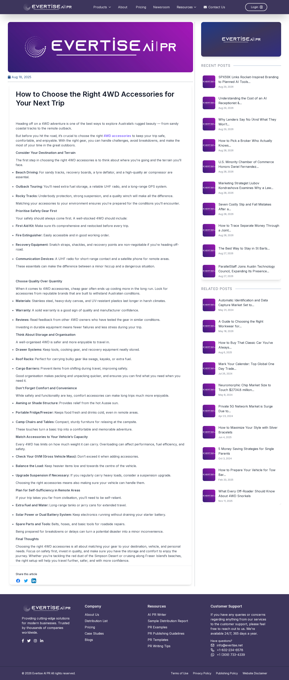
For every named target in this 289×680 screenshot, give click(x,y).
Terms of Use (179, 673)
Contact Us (216, 7)
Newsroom (161, 7)
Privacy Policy (202, 673)
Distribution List (96, 621)
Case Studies (94, 633)
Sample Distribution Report (168, 621)
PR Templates (158, 640)
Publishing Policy (227, 673)
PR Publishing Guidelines (166, 633)
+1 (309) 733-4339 (231, 655)
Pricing (141, 7)
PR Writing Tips (159, 646)
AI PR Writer (157, 615)
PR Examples (157, 627)
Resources (185, 7)
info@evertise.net (230, 645)
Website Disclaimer (255, 673)
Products (100, 7)
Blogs (89, 640)
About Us (92, 615)
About (122, 7)
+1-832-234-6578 (230, 650)
